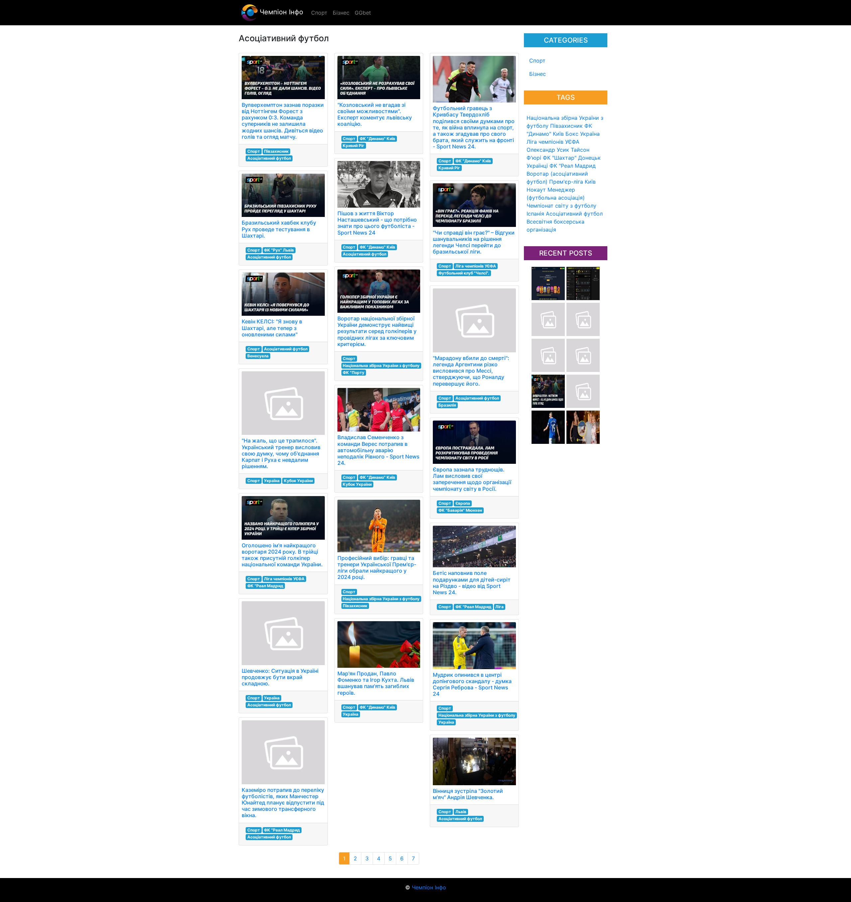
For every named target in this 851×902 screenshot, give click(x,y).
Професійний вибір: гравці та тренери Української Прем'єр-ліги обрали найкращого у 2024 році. (376, 568)
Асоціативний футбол (574, 213)
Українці (537, 165)
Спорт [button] (319, 12)
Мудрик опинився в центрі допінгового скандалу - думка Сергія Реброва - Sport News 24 (472, 684)
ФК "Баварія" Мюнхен (460, 510)
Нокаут (536, 189)
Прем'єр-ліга (566, 181)
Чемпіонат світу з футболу (561, 205)
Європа (462, 503)
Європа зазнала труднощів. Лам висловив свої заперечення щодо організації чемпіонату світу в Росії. (472, 479)
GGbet (363, 12)
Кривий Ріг (353, 145)
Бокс (571, 133)
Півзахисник (566, 125)
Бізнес (537, 74)
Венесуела (258, 355)
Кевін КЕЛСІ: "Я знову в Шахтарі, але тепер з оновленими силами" (272, 327)
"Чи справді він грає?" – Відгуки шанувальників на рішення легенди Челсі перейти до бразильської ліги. (474, 242)
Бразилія (447, 405)
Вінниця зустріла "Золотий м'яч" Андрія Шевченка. (468, 794)
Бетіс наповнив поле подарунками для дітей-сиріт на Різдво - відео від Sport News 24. (472, 583)
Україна (590, 133)
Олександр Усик (548, 149)
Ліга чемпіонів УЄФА (553, 141)
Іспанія (535, 213)
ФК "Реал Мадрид (572, 165)
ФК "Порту (353, 372)
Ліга (499, 606)
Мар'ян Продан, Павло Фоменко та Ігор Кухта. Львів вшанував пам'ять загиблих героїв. (375, 683)
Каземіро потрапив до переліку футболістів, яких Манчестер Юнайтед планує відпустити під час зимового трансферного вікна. (283, 803)
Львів (460, 811)
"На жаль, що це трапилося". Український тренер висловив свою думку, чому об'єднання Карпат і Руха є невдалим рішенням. (281, 453)
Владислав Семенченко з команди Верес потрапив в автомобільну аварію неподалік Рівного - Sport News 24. (378, 450)
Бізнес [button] (341, 12)
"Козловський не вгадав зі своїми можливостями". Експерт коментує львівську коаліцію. (374, 114)
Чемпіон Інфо (280, 12)
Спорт (537, 60)
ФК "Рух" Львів (279, 250)
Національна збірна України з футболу (381, 365)
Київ (590, 181)
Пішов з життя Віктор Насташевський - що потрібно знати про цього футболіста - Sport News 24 (377, 223)
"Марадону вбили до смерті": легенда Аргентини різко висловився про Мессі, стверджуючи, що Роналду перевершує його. (471, 371)
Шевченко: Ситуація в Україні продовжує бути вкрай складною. (280, 677)
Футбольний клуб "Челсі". (463, 273)
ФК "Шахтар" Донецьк (572, 157)
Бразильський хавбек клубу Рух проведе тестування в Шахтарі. (279, 229)
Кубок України (298, 480)
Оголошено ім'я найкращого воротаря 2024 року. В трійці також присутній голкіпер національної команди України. (282, 555)
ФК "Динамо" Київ (377, 138)
